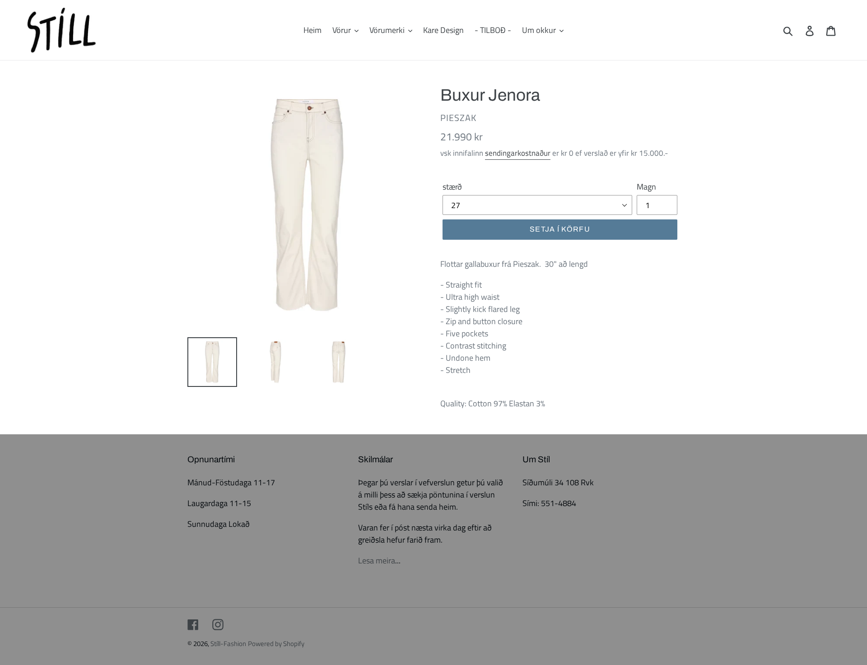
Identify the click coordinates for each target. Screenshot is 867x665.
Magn (646, 187)
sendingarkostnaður (517, 153)
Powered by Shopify (276, 643)
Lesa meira (376, 560)
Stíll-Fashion (228, 643)
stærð (452, 187)
